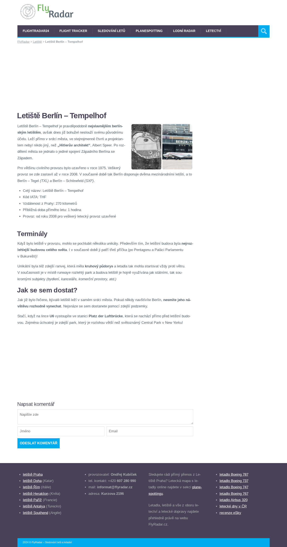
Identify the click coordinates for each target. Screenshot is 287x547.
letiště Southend (35, 513)
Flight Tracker (73, 31)
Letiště (37, 41)
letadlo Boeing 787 (234, 475)
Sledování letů (111, 31)
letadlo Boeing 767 (234, 494)
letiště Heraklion (35, 494)
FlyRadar (23, 41)
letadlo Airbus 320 (234, 500)
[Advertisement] (105, 77)
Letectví (213, 31)
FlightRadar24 (36, 31)
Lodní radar (184, 31)
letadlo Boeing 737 (234, 481)
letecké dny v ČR (233, 506)
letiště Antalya (34, 506)
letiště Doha (32, 481)
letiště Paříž (32, 500)
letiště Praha (33, 475)
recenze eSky (230, 513)
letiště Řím (31, 487)
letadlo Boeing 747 (234, 487)
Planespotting (149, 31)
